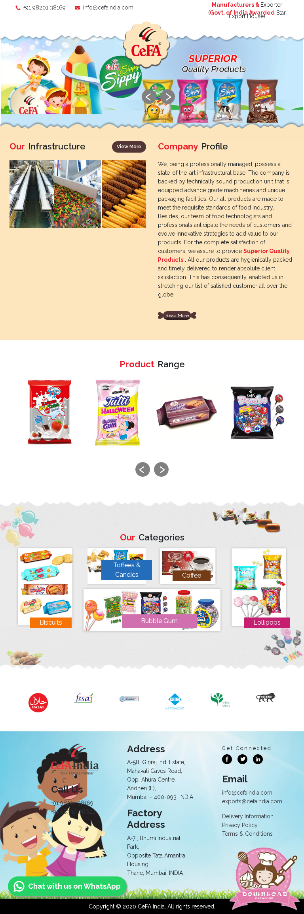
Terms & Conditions (247, 834)
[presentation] (149, 96)
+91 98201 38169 (44, 7)
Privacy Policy (240, 825)
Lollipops (267, 622)
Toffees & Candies (127, 569)
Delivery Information (248, 816)
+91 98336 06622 (73, 811)
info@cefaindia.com (108, 7)
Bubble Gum (159, 621)
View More (129, 146)
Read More (177, 315)
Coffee (191, 575)
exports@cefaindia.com (252, 801)
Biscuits (51, 622)
